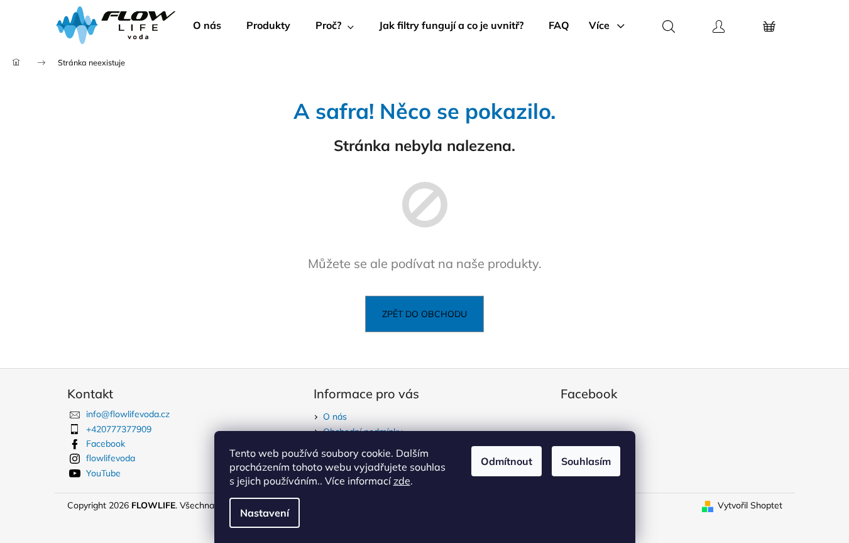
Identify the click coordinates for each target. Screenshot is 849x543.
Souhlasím (586, 461)
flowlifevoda (110, 458)
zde (401, 480)
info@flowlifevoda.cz (128, 414)
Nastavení (264, 513)
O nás (335, 416)
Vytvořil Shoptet (750, 505)
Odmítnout (506, 461)
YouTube (103, 473)
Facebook (105, 443)
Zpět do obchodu (424, 314)
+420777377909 (118, 429)
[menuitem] (207, 25)
